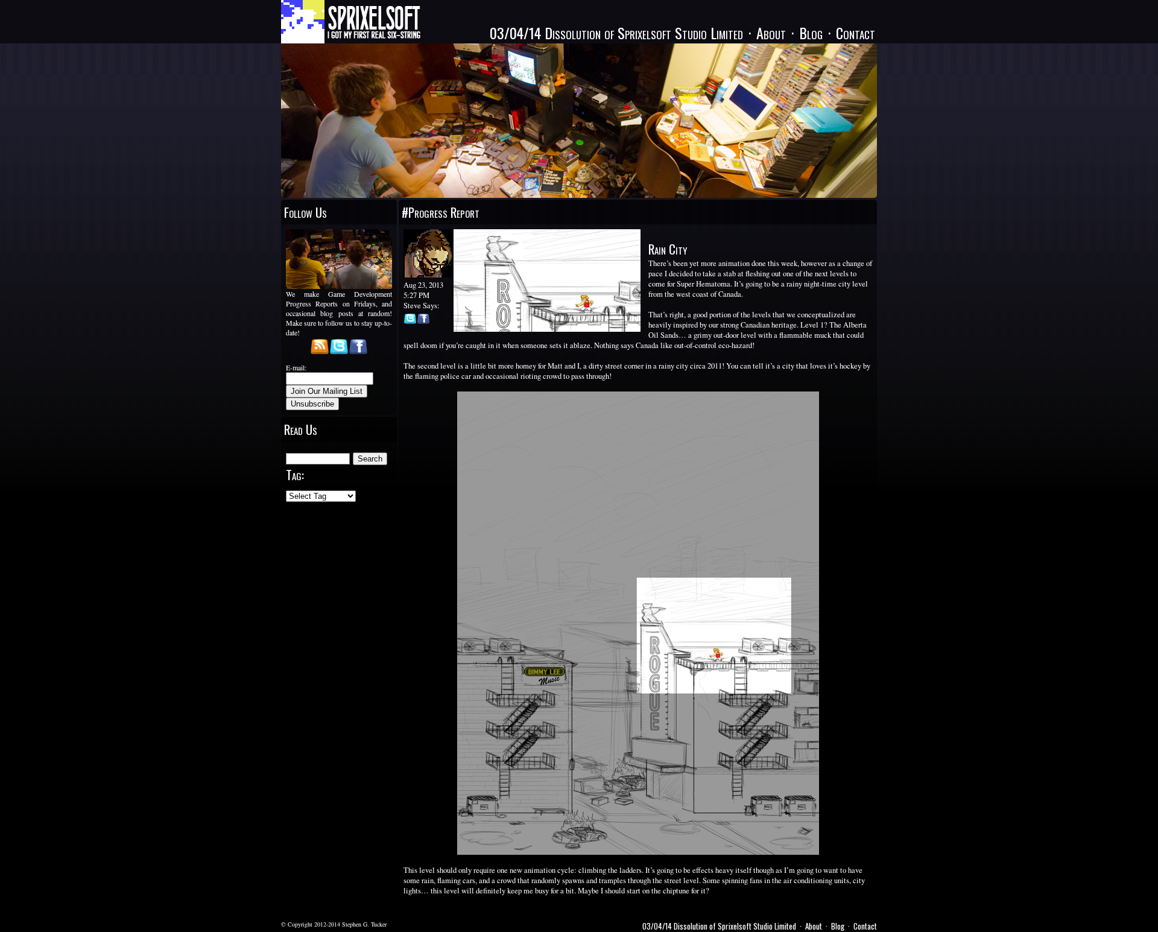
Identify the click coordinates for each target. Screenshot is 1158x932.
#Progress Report (440, 212)
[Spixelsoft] (351, 21)
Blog (811, 32)
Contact (855, 32)
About (771, 32)
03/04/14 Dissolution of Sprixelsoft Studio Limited (616, 32)
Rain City (667, 248)
